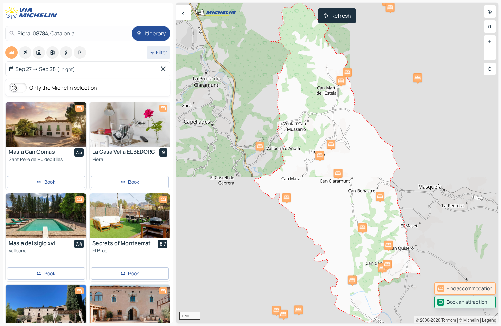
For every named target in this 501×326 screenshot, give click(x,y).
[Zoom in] (490, 41)
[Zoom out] (490, 54)
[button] (276, 310)
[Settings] (490, 26)
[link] (465, 288)
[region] (337, 163)
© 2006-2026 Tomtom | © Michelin (447, 320)
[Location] (490, 69)
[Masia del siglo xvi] (46, 215)
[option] (11, 52)
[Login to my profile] (490, 11)
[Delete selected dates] (164, 68)
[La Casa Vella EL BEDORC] (130, 124)
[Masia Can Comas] (46, 124)
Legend (489, 320)
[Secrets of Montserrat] (130, 215)
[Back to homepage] (32, 12)
